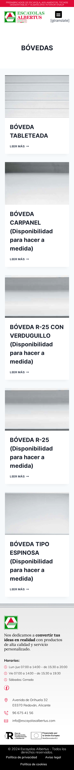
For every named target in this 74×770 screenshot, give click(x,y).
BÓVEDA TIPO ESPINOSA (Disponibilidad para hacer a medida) (31, 561)
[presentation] (37, 96)
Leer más (19, 146)
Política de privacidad (21, 757)
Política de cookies (33, 764)
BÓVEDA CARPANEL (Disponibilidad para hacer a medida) (31, 231)
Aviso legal (53, 757)
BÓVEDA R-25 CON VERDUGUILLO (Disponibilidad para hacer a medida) (37, 344)
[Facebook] (6, 687)
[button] (58, 14)
